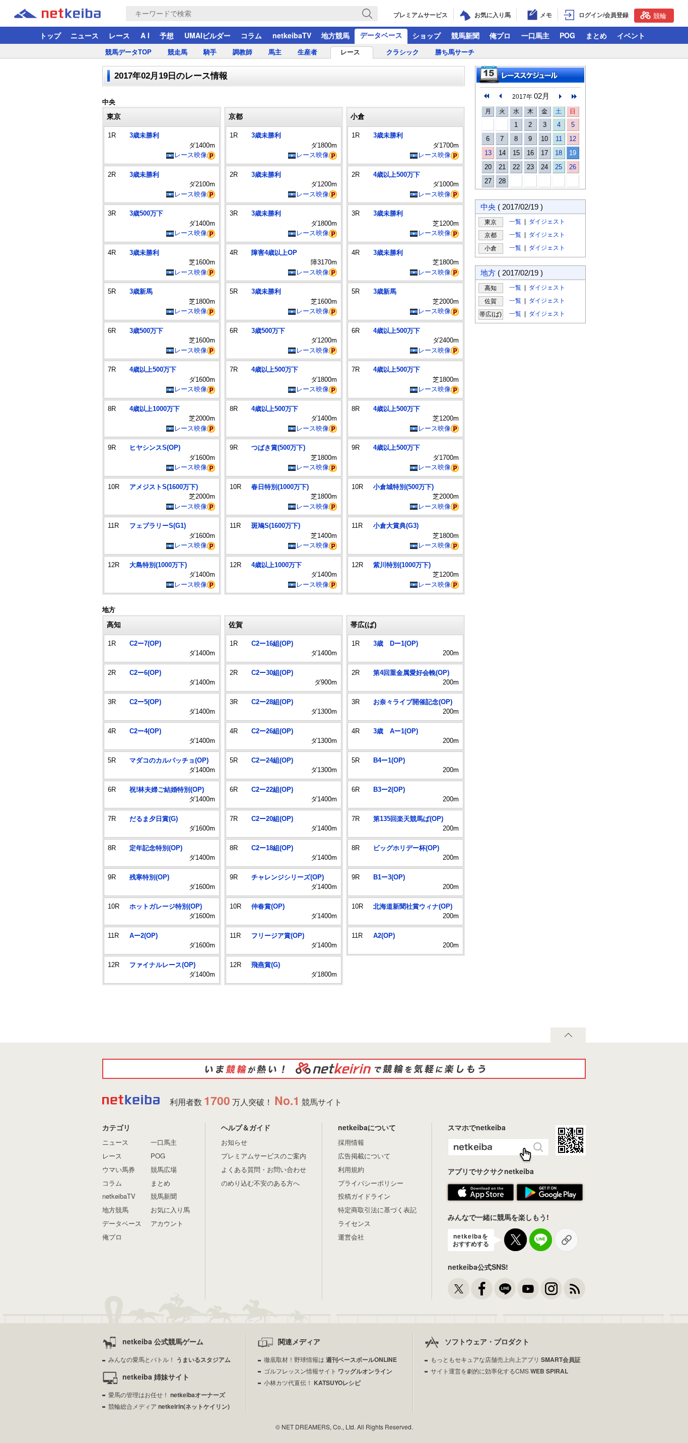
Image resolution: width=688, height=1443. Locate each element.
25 (558, 167)
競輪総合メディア (169, 1406)
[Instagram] (551, 1288)
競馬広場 (164, 1169)
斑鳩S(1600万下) (275, 525)
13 (488, 153)
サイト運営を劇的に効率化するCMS (499, 1370)
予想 (167, 35)
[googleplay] (550, 1192)
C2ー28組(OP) (272, 702)
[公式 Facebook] (482, 1288)
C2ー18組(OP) (272, 848)
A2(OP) (384, 935)
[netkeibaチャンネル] (528, 1288)
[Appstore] (481, 1192)
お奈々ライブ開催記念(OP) (412, 702)
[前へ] (486, 96)
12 (572, 139)
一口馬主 (535, 35)
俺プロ (500, 35)
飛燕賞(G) (265, 965)
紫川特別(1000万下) (402, 565)
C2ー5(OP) (145, 702)
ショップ (426, 35)
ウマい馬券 (118, 1169)
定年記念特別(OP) (155, 848)
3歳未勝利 (144, 135)
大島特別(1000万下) (158, 565)
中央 (488, 206)
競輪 (659, 15)
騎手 (210, 52)
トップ (50, 35)
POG (567, 35)
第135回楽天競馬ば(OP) (408, 818)
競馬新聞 (465, 35)
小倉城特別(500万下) (403, 487)
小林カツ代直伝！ (312, 1382)
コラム (251, 35)
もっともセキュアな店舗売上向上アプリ (506, 1359)
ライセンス (354, 1223)
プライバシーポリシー (370, 1183)
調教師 (242, 52)
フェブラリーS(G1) (157, 525)
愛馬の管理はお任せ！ (166, 1394)
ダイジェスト (547, 221)
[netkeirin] (344, 1069)
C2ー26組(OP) (272, 731)
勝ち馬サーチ (454, 52)
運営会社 (351, 1237)
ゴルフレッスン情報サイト (328, 1370)
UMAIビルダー (207, 35)
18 (558, 153)
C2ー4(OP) (145, 731)
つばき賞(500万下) (278, 447)
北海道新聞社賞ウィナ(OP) (412, 906)
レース (119, 35)
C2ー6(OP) (145, 672)
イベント (631, 35)
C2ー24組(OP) (272, 760)
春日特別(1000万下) (280, 487)
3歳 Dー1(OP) (395, 643)
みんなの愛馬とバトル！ (169, 1359)
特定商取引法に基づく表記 (377, 1209)
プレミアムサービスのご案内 (263, 1155)
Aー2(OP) (143, 935)
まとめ (596, 35)
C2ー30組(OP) (272, 672)
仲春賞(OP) (268, 906)
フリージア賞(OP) (277, 935)
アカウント (167, 1223)
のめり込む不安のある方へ (260, 1183)
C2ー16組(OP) (272, 643)
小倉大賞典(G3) (396, 525)
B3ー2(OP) (389, 789)
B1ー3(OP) (389, 877)
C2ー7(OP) (145, 643)
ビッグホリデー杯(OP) (406, 848)
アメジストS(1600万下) (163, 487)
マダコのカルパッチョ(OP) (169, 760)
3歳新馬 (141, 291)
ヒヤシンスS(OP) (154, 447)
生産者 (307, 52)
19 (572, 153)
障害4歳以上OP (274, 252)
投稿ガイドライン (364, 1196)
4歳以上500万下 (152, 369)
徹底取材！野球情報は (330, 1359)
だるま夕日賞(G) (153, 818)
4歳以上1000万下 (154, 409)
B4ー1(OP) (389, 760)
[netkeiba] (70, 14)
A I (145, 35)
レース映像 (190, 155)
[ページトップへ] (568, 1035)
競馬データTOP (128, 52)
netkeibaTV (291, 35)
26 (572, 167)
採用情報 (351, 1142)
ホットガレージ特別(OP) (165, 906)
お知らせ (234, 1142)
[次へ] (574, 96)
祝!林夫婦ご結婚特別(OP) (166, 789)
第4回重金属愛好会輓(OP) (411, 672)
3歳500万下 (146, 213)
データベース (381, 35)
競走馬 (177, 52)
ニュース (85, 35)
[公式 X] (458, 1288)
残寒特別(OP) (149, 877)
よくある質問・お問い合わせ (263, 1169)
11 (559, 139)
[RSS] (574, 1288)
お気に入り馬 (170, 1209)
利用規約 (351, 1169)
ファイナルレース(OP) (162, 965)
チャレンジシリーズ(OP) (287, 877)
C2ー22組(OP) (272, 789)
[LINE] (505, 1288)
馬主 (275, 52)
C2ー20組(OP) (272, 818)
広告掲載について (364, 1155)
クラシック (402, 52)
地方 (488, 272)
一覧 (515, 221)
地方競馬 (335, 35)
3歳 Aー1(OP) (395, 731)
